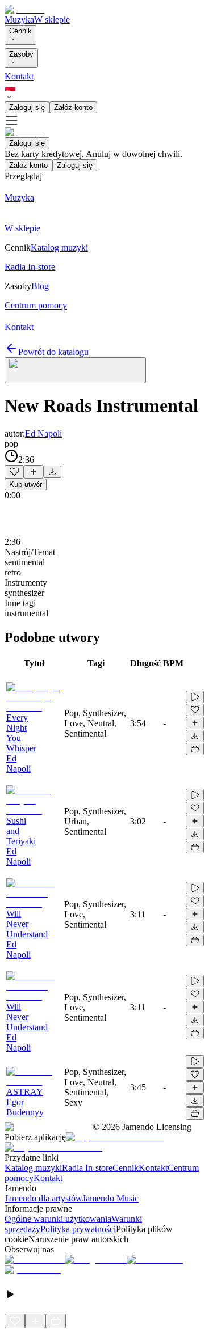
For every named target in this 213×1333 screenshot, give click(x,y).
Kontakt (19, 76)
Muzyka (19, 19)
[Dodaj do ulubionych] (14, 472)
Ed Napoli (43, 433)
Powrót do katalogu (53, 352)
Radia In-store (87, 1168)
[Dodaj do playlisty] (33, 472)
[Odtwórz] (195, 697)
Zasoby (21, 54)
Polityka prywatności (78, 1229)
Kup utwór (25, 484)
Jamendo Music (110, 1198)
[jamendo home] (24, 9)
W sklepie (52, 19)
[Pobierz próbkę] (52, 472)
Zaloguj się (27, 107)
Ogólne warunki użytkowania (58, 1219)
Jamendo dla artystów (43, 1198)
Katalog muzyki (33, 1168)
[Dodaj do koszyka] (195, 749)
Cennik (20, 31)
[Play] (75, 370)
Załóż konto (73, 107)
